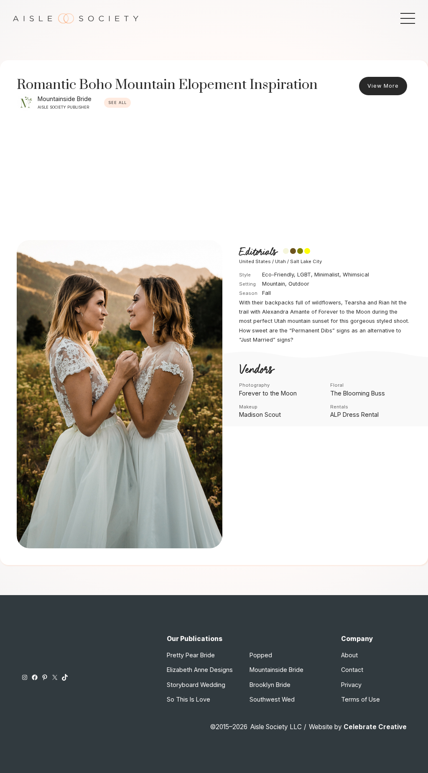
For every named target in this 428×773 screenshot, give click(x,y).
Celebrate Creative (375, 727)
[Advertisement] (214, 177)
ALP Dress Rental (354, 414)
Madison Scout (260, 414)
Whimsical (356, 274)
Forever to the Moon (268, 393)
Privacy (351, 684)
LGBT (304, 274)
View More (383, 86)
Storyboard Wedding (196, 684)
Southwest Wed (272, 699)
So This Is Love (188, 699)
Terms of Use (360, 699)
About (349, 655)
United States (255, 261)
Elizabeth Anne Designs (200, 669)
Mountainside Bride (65, 98)
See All (117, 102)
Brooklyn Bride (270, 684)
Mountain (273, 284)
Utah (280, 261)
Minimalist (326, 274)
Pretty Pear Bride (191, 655)
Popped (261, 655)
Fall (266, 293)
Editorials (258, 252)
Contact (352, 669)
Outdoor (298, 284)
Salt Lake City (306, 261)
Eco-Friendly (278, 274)
